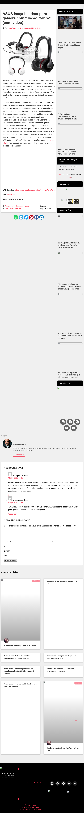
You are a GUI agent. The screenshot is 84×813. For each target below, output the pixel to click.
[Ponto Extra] (70, 201)
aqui (70, 177)
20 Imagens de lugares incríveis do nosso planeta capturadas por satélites (69, 286)
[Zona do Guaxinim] (76, 201)
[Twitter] (67, 428)
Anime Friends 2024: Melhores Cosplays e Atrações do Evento (67, 151)
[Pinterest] (77, 422)
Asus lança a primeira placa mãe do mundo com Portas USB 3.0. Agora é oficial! (19, 671)
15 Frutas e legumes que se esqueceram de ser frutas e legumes (70, 335)
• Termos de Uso (30, 805)
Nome (7, 546)
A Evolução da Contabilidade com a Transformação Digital (67, 116)
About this (61, 174)
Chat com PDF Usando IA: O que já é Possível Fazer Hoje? (69, 45)
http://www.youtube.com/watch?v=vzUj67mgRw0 (35, 190)
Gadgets (19, 206)
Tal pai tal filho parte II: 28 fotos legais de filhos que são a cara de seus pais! (69, 374)
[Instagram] (63, 422)
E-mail (7, 551)
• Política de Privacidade (30, 807)
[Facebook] (70, 422)
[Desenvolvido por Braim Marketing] (73, 792)
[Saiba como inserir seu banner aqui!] (64, 201)
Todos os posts (19, 455)
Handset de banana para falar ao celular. (20, 645)
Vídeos (26, 206)
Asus (12, 208)
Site (5, 556)
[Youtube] (74, 428)
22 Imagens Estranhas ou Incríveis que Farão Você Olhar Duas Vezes (69, 245)
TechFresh (10, 195)
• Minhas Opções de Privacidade (30, 810)
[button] (16, 217)
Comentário (9, 541)
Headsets (18, 208)
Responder (12, 495)
